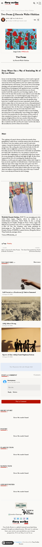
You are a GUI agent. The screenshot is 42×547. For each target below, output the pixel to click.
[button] (34, 3)
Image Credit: (21, 52)
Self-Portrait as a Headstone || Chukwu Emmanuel (19, 292)
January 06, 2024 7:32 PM (14, 382)
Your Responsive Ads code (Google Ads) (21, 367)
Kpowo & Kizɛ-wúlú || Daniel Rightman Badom (18, 355)
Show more (37, 262)
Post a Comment (21, 401)
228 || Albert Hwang (9, 323)
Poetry (8, 10)
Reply (9, 392)
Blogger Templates (16, 542)
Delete (15, 392)
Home (2, 10)
